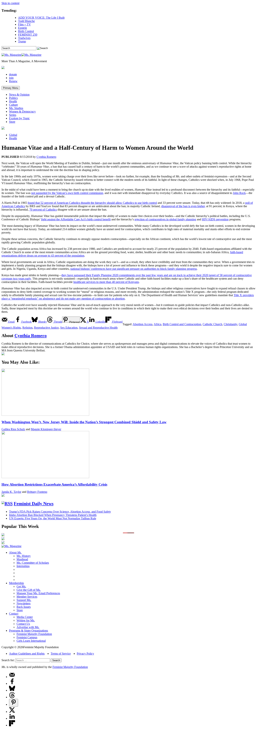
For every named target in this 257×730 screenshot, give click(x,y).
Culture (13, 104)
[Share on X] (12, 711)
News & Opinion (19, 94)
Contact (13, 613)
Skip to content (10, 3)
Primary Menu (10, 88)
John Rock (239, 193)
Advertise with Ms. (28, 627)
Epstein (22, 27)
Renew (13, 81)
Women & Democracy (22, 111)
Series (12, 115)
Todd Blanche (26, 21)
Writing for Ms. (26, 620)
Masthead (22, 559)
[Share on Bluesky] (12, 690)
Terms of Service (61, 653)
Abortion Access (142, 324)
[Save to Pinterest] (13, 703)
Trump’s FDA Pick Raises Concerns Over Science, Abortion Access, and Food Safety (60, 511)
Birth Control (26, 31)
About (15, 552)
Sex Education (69, 327)
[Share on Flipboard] (12, 725)
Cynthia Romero (46, 156)
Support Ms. (24, 600)
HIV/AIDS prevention (215, 219)
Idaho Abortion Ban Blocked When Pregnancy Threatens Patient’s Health (53, 515)
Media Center (25, 617)
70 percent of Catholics (43, 209)
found (92, 202)
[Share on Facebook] (12, 683)
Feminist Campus (27, 637)
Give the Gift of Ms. (29, 589)
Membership (16, 583)
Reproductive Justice (46, 327)
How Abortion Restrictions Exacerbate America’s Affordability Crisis (54, 484)
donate (13, 74)
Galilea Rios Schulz (13, 429)
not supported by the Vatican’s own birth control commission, (67, 193)
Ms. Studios (16, 108)
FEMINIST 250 (27, 34)
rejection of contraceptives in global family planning (165, 219)
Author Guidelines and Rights (27, 653)
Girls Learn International (31, 640)
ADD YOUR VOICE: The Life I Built (41, 17)
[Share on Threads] (12, 697)
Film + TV (24, 24)
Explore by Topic (19, 118)
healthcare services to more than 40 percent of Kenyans (106, 282)
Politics (13, 98)
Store (12, 121)
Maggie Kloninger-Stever (46, 429)
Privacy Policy (85, 653)
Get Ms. (21, 586)
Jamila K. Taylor (11, 491)
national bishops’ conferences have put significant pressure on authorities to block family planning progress (133, 268)
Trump (22, 41)
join (11, 77)
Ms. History (24, 555)
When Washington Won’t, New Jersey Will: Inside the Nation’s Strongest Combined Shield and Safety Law (84, 422)
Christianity (230, 324)
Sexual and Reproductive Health (98, 327)
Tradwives (24, 38)
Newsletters (23, 603)
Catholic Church (212, 324)
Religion (27, 327)
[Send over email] (12, 676)
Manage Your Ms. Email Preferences (38, 593)
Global (13, 134)
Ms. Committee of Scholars (33, 562)
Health (13, 101)
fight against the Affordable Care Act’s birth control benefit (76, 219)
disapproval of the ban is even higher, (183, 206)
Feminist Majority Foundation (34, 634)
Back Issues (24, 606)
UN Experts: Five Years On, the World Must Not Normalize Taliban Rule (52, 518)
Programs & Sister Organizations (28, 630)
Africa (157, 324)
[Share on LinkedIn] (12, 718)
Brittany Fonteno (37, 491)
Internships (23, 566)
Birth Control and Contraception (182, 324)
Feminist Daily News (33, 503)
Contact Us (23, 623)
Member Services (27, 596)
